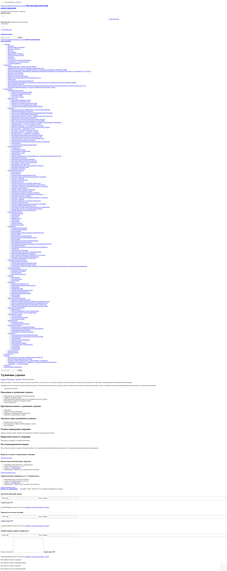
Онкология (11, 108)
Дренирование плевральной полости (22, 331)
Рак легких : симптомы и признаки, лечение (24, 130)
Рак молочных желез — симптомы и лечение (25, 132)
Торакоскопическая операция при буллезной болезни (27, 328)
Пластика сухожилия (17, 178)
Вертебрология (15, 309)
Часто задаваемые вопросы (16, 84)
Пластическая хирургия (15, 212)
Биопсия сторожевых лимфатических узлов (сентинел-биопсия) (30, 109)
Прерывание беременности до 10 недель (23, 258)
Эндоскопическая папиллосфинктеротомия (24, 335)
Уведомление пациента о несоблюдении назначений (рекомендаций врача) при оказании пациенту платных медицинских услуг (47, 85)
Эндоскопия (11, 333)
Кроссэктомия (15, 295)
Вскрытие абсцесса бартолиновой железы (24, 237)
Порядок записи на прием (15, 74)
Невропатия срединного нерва (20, 101)
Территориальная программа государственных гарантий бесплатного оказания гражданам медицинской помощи (42, 82)
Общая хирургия (13, 351)
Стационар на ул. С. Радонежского (18, 61)
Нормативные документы (15, 53)
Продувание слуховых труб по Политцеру (24, 162)
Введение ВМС (16, 234)
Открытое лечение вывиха (19, 188)
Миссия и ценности (14, 49)
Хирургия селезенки (17, 97)
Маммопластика (16, 218)
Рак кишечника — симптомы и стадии (23, 129)
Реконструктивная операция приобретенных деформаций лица (30, 301)
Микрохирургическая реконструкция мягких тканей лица (28, 304)
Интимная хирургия (17, 224)
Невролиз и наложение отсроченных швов (24, 103)
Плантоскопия (15, 173)
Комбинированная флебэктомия (21, 293)
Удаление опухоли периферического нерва (24, 105)
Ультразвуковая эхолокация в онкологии (23, 140)
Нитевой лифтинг (16, 223)
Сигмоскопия (15, 346)
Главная (3, 379)
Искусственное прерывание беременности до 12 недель (28, 255)
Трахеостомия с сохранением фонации (23, 327)
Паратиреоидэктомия (17, 319)
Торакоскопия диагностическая (20, 330)
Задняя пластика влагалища (19, 250)
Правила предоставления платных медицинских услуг (24, 77)
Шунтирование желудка (18, 274)
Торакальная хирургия (14, 325)
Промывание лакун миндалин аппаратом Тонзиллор (27, 165)
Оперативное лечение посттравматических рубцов (26, 208)
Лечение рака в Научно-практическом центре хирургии (28, 119)
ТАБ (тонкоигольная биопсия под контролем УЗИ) (26, 137)
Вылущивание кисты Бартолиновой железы (24, 240)
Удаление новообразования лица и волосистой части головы (29, 306)
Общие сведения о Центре (16, 55)
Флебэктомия (15, 287)
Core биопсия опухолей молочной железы (24, 145)
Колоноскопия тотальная (18, 343)
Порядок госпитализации (15, 73)
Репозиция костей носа (18, 169)
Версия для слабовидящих (9, 489)
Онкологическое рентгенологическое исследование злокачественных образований (36, 122)
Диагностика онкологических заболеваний (24, 114)
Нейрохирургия (12, 98)
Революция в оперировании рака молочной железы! (27, 135)
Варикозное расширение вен (20, 284)
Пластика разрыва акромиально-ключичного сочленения (28, 177)
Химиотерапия (15, 143)
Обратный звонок (6, 34)
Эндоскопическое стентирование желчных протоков (27, 336)
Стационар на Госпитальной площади (19, 60)
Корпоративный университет (13, 367)
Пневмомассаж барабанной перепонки (23, 159)
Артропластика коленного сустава (21, 191)
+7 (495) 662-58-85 (113, 19)
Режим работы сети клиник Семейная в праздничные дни (25, 357)
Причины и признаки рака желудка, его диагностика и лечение (30, 127)
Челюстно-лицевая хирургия (16, 298)
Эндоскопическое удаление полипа (22, 344)
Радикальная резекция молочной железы (23, 264)
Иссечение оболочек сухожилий (21, 196)
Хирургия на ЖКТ (17, 95)
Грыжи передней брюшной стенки (21, 92)
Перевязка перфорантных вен (20, 292)
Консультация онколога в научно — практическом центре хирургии (31, 116)
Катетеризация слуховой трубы (20, 151)
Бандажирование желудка (19, 269)
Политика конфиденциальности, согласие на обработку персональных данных (32, 87)
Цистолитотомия (16, 279)
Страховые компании (14, 63)
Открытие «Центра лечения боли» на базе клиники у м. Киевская (28, 360)
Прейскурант (12, 79)
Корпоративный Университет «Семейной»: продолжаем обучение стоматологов (32, 362)
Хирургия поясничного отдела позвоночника (25, 311)
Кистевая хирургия (17, 322)
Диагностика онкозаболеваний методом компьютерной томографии (32, 113)
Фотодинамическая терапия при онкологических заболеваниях (30, 141)
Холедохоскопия (16, 341)
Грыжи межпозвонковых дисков (21, 100)
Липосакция (15, 216)
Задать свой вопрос (6, 458)
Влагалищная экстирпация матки (21, 236)
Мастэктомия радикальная (19, 261)
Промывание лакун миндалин (20, 164)
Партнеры (11, 57)
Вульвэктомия (15, 239)
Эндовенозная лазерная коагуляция (22, 290)
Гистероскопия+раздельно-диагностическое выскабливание (29, 247)
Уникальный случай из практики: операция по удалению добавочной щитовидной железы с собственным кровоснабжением (49, 266)
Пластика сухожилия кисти (19, 180)
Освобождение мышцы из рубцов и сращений (25, 192)
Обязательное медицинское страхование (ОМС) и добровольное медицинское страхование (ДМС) (37, 69)
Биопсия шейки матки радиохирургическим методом (27, 232)
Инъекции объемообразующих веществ (23, 253)
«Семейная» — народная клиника (18, 363)
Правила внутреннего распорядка (18, 76)
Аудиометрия (15, 148)
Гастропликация (16, 272)
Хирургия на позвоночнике (16, 308)
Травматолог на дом (17, 181)
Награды (10, 50)
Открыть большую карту (8, 472)
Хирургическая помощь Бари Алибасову (20, 359)
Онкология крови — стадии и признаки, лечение (26, 124)
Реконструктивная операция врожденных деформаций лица (29, 303)
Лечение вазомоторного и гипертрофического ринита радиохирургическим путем (36, 156)
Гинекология (12, 226)
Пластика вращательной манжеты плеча (23, 175)
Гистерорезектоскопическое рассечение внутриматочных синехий (31, 244)
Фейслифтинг (15, 221)
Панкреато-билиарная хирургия (21, 93)
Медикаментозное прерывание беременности (25, 256)
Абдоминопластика (17, 213)
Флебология (11, 282)
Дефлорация (15, 248)
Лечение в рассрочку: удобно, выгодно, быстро (22, 66)
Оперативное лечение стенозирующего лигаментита (27, 194)
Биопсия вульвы (16, 231)
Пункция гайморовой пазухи (20, 167)
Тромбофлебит (15, 296)
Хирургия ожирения (14, 268)
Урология (11, 276)
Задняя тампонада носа (18, 149)
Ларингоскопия (16, 154)
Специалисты (8, 354)
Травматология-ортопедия (16, 170)
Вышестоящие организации (16, 47)
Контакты (7, 365)
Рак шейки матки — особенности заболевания (25, 133)
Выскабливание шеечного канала (21, 242)
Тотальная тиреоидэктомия (19, 317)
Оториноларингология (15, 146)
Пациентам (7, 65)
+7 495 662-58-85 (15, 468)
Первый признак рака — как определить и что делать (27, 125)
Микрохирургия (13, 320)
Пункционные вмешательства (20, 324)
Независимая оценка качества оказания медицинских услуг (26, 68)
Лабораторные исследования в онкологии (24, 117)
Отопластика (15, 220)
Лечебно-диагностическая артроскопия (23, 189)
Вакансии (11, 46)
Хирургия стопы (16, 172)
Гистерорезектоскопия (18, 245)
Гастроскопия (15, 349)
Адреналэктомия (16, 316)
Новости (6, 355)
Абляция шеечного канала (19, 228)
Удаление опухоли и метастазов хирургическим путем (27, 138)
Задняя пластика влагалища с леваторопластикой (26, 252)
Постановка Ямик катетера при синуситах (24, 161)
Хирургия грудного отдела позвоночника (24, 312)
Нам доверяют (12, 52)
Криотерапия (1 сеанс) (18, 153)
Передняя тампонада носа (19, 157)
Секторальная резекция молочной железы (24, 263)
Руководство (11, 58)
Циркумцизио (15, 277)
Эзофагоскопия (16, 338)
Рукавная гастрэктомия (18, 271)
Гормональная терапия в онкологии (22, 111)
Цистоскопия (15, 280)
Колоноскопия (15, 347)
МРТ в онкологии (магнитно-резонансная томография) (28, 121)
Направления (8, 89)
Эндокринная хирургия (15, 314)
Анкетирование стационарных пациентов (20, 81)
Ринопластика (15, 215)
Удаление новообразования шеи (21, 300)
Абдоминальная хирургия (15, 90)
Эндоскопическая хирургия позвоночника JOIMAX (27, 106)
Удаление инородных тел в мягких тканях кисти (26, 183)
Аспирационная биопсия (19, 229)
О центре (7, 44)
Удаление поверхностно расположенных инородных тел (28, 185)
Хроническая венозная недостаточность (23, 285)
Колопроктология (13, 352)
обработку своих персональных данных (37, 507)
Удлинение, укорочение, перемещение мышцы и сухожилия (29, 186)
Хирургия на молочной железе (17, 260)
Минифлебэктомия (17, 288)
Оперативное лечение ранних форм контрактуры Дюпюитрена (30, 207)
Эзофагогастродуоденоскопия (20, 339)
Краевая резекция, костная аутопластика (23, 210)
